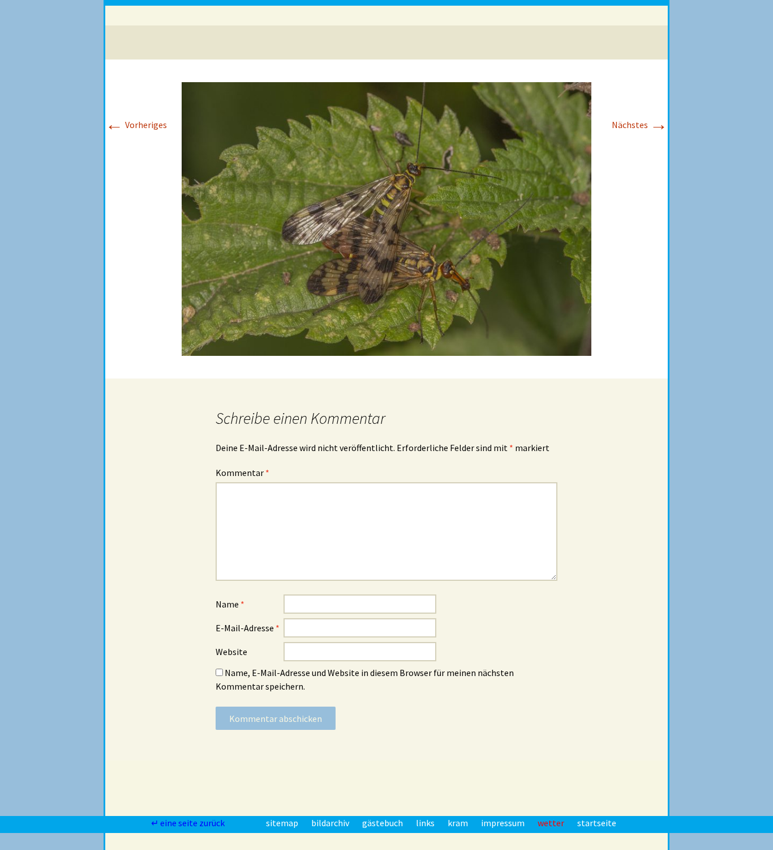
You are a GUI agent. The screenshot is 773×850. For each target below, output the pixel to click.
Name (230, 604)
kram (459, 822)
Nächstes (640, 124)
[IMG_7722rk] (386, 217)
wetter (552, 822)
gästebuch (383, 822)
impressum (503, 822)
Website (231, 651)
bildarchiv (331, 822)
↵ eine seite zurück (188, 822)
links (426, 822)
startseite (596, 822)
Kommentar (242, 472)
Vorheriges (136, 124)
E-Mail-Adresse (248, 628)
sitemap (283, 822)
